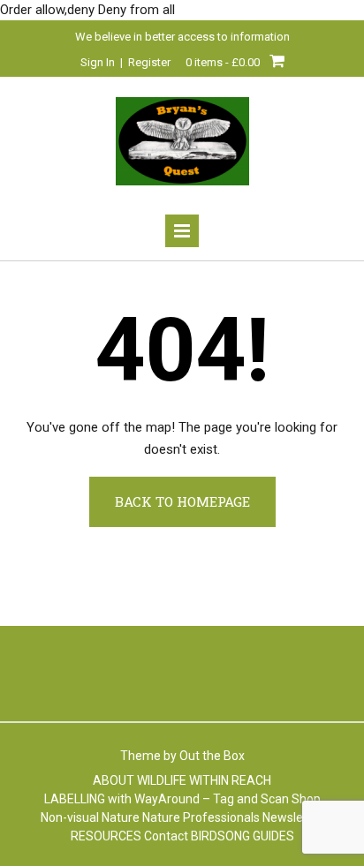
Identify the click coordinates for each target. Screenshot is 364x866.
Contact (166, 836)
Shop (306, 799)
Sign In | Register (125, 62)
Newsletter (292, 817)
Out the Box (212, 756)
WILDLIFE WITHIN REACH (204, 780)
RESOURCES (106, 836)
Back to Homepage (182, 501)
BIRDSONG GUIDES (242, 836)
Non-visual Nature (90, 817)
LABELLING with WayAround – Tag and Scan (166, 799)
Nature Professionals (201, 817)
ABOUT (113, 780)
